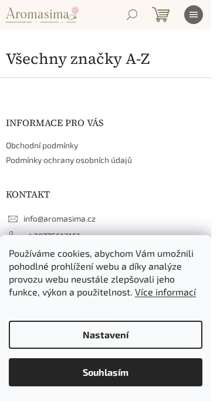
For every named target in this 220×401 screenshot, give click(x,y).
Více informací (165, 291)
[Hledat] (132, 14)
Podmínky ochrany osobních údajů (69, 160)
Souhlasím (105, 372)
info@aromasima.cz (59, 218)
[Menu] (193, 14)
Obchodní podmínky (42, 145)
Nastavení (105, 334)
